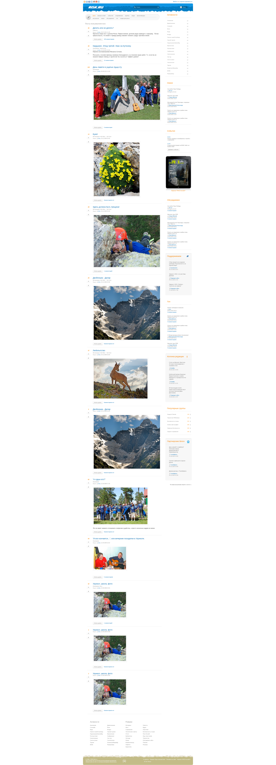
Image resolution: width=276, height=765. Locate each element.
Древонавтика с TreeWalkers (177, 471)
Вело (108, 727)
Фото (101, 586)
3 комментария (108, 127)
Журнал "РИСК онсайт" (178, 190)
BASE (91, 744)
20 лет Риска (147, 761)
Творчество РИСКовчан (173, 417)
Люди (133, 15)
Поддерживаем (174, 256)
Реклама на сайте (171, 759)
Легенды (128, 738)
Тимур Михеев (173, 97)
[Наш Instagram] (94, 2)
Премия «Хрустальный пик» (157, 759)
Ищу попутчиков (147, 736)
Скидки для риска (124, 18)
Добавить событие (173, 149)
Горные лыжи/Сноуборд (96, 731)
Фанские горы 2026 (172, 95)
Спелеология (110, 740)
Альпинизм (96, 48)
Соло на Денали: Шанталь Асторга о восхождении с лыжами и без (177, 364)
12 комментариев (109, 60)
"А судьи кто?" (99, 479)
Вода (91, 729)
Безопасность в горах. (173, 421)
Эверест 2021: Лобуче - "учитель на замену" (176, 285)
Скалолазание (94, 738)
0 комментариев (171, 210)
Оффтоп (128, 744)
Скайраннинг (110, 736)
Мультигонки (110, 734)
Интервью (128, 725)
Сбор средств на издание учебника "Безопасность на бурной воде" (177, 263)
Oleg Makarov (172, 113)
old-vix (170, 90)
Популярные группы (176, 408)
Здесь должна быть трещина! (106, 207)
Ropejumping (110, 744)
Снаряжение (119, 15)
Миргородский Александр (176, 105)
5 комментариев (108, 577)
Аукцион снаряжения (172, 431)
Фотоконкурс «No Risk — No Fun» (102, 136)
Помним (145, 742)
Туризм (92, 742)
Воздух (109, 729)
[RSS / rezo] (84, 2)
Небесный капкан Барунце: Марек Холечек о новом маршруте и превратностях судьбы (177, 377)
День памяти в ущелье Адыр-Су (107, 67)
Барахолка (128, 746)
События (110, 15)
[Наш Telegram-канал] (99, 2)
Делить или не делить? (103, 28)
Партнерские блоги (175, 441)
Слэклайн (92, 727)
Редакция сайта (174, 278)
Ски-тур (109, 738)
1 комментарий (108, 271)
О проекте (146, 759)
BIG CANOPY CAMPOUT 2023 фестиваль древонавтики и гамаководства (176, 449)
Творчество (103, 48)
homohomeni (173, 267)
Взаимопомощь (130, 742)
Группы (127, 15)
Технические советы (131, 731)
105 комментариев (109, 39)
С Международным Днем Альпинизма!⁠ (177, 335)
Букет (95, 134)
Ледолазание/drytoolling (96, 734)
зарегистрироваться (186, 1)
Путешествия (93, 736)
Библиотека (129, 736)
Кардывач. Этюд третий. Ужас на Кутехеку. (112, 46)
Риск (94, 15)
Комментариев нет (109, 200)
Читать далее (97, 39)
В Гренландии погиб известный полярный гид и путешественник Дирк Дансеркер (177, 390)
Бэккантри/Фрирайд (112, 742)
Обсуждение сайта (148, 740)
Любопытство (99, 350)
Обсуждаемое (110, 18)
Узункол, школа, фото (102, 584)
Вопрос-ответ (102, 15)
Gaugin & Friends (171, 414)
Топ (117, 18)
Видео (144, 727)
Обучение (145, 729)
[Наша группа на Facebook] (89, 2)
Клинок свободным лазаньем (175, 307)
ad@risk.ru (188, 484)
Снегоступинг (93, 740)
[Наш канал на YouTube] (96, 2)
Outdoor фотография (172, 424)
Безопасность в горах (149, 731)
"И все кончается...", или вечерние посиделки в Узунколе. (119, 539)
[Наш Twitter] (92, 2)
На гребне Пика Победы (174, 89)
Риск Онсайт (146, 734)
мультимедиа (141, 15)
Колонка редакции (175, 356)
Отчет (127, 734)
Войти (175, 1)
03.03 (168, 137)
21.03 (168, 143)
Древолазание (111, 725)
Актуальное (96, 18)
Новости (95, 30)
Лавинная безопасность (173, 428)
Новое (102, 18)
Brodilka (172, 368)
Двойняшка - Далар (101, 278)
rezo (99, 32)
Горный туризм (111, 731)
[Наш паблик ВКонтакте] (87, 2)
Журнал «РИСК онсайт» (183, 759)
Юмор (127, 740)
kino (170, 309)
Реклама (145, 744)
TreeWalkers (173, 454)
